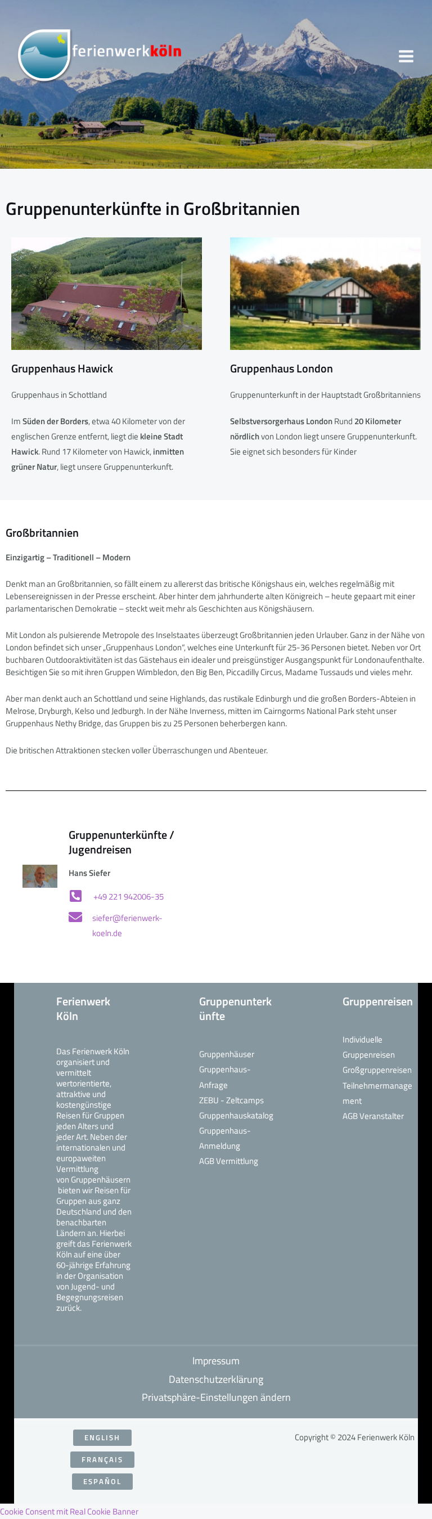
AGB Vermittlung (228, 1160)
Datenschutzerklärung (216, 1379)
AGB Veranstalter (373, 1115)
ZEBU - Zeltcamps (231, 1100)
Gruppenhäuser (226, 1054)
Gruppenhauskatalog (236, 1115)
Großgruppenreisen (377, 1069)
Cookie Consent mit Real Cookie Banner (69, 1511)
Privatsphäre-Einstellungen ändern (216, 1397)
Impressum (216, 1360)
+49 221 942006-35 (128, 896)
